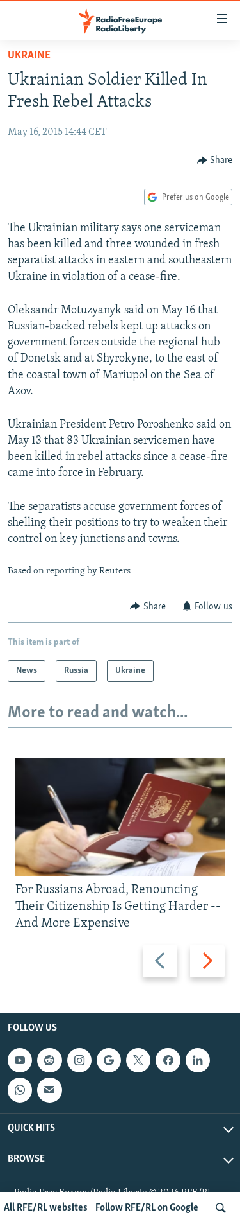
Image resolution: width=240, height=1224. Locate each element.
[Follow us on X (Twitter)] (138, 1060)
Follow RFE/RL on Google (146, 1208)
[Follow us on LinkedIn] (198, 1060)
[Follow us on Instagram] (79, 1060)
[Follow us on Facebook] (168, 1060)
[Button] (215, 160)
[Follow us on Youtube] (20, 1060)
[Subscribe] (49, 1090)
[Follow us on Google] (109, 1060)
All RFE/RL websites (46, 1208)
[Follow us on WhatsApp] (20, 1090)
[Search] (221, 1208)
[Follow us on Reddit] (49, 1060)
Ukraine (29, 56)
